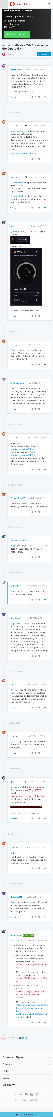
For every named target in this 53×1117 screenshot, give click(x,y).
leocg (24, 1038)
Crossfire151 (16, 897)
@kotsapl (14, 231)
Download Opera (18, 34)
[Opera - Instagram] (36, 1094)
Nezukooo (15, 618)
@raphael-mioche (19, 196)
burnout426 (15, 935)
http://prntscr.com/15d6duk (23, 153)
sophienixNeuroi (18, 540)
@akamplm (15, 787)
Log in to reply (43, 54)
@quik (13, 350)
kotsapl (13, 126)
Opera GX (10, 54)
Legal (6, 1077)
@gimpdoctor (16, 131)
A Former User (17, 383)
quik (12, 226)
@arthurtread (16, 182)
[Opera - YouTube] (26, 1094)
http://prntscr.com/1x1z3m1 (22, 455)
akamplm (14, 736)
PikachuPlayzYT (17, 498)
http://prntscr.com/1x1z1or (22, 449)
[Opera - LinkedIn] (31, 1094)
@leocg (14, 546)
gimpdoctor (15, 70)
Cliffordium (15, 586)
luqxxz (13, 684)
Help (5, 1071)
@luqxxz (14, 741)
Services (8, 1064)
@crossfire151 (16, 941)
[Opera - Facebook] (16, 1094)
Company (9, 1084)
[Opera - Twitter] (20, 1094)
